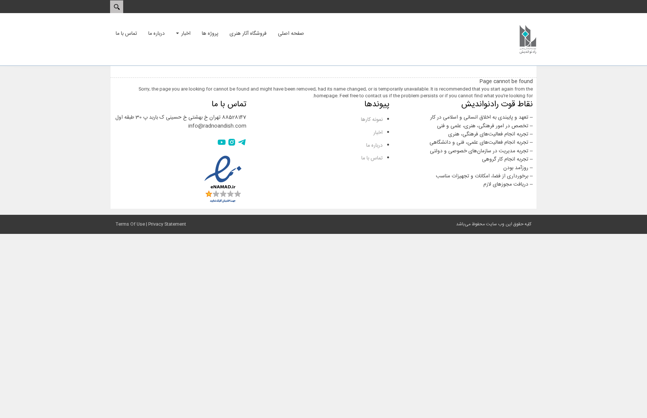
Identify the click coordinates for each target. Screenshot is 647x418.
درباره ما (374, 145)
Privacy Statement (167, 224)
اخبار (378, 132)
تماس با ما (372, 158)
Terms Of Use (130, 224)
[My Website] (528, 39)
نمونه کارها (372, 119)
